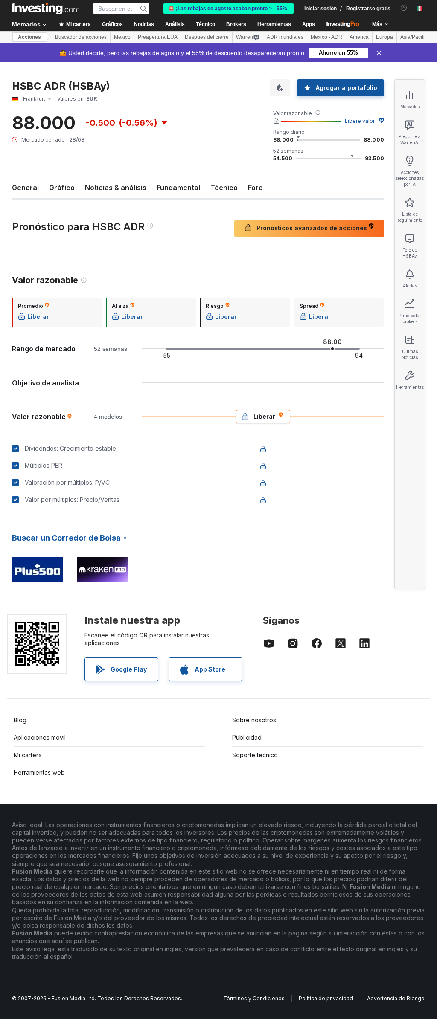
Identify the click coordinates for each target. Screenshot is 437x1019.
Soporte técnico (255, 754)
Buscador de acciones (81, 37)
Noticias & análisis (115, 187)
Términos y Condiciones (254, 998)
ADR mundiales (285, 37)
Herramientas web (39, 772)
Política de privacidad (326, 998)
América (359, 37)
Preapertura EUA (158, 37)
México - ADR (326, 37)
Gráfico (62, 187)
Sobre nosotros (254, 720)
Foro (255, 187)
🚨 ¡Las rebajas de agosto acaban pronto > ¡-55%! (228, 9)
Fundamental (178, 187)
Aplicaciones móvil (40, 737)
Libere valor (360, 121)
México (122, 37)
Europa (384, 37)
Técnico (224, 187)
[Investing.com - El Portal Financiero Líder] (45, 8)
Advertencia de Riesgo (396, 998)
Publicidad (247, 737)
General (25, 187)
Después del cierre (207, 37)
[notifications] (404, 8)
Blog (20, 720)
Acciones (29, 37)
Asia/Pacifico (415, 37)
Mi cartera (28, 754)
